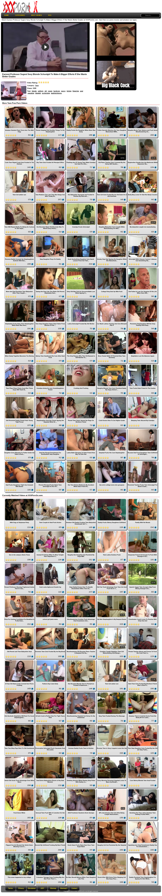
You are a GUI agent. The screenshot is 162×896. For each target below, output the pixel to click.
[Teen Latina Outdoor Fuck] (112, 531)
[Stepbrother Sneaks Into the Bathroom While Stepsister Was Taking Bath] (142, 139)
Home (6, 15)
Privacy (21, 888)
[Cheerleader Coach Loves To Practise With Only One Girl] (142, 596)
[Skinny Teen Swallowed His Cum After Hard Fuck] (50, 333)
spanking (31, 93)
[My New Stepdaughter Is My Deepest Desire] (112, 596)
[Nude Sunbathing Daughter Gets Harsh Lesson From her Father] (81, 236)
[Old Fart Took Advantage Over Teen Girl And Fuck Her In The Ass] (112, 564)
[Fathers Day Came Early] (50, 661)
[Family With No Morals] (142, 499)
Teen (37, 85)
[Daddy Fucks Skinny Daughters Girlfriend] (112, 499)
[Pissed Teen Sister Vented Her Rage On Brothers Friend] (81, 397)
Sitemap (53, 888)
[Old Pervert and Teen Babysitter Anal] (19, 628)
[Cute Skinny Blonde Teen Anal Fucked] (142, 757)
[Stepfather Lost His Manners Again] (142, 333)
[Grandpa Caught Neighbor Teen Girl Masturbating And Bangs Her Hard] (112, 628)
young (50, 91)
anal (81, 91)
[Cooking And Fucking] (81, 365)
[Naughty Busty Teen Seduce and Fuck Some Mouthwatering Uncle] (142, 107)
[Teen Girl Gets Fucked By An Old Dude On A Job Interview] (112, 171)
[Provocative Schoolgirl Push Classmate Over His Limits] (50, 725)
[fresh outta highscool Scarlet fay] (50, 564)
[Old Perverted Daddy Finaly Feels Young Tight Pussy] (19, 397)
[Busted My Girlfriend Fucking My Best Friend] (50, 822)
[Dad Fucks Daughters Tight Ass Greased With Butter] (19, 462)
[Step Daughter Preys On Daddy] (50, 236)
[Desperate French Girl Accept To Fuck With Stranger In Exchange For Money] (142, 531)
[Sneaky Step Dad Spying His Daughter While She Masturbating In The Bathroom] (112, 236)
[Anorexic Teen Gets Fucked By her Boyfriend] (50, 628)
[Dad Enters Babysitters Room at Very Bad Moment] (50, 757)
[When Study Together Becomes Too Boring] (19, 333)
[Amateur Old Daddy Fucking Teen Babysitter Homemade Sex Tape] (81, 499)
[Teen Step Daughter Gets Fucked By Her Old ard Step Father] (142, 725)
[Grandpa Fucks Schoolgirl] (81, 204)
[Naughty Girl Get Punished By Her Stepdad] (112, 822)
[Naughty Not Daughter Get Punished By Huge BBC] (81, 531)
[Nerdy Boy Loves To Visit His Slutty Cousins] (142, 171)
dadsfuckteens (56, 93)
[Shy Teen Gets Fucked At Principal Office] (50, 139)
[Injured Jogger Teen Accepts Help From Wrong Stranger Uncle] (142, 564)
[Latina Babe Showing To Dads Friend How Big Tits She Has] (81, 429)
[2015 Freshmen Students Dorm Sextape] (81, 789)
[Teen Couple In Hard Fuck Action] (50, 499)
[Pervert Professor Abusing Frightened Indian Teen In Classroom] (19, 564)
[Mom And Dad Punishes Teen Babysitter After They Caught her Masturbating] (19, 268)
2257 (42, 888)
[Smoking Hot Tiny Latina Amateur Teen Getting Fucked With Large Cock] (142, 789)
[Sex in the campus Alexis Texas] (19, 531)
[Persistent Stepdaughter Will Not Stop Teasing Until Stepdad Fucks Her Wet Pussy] (142, 300)
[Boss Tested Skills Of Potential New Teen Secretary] (112, 333)
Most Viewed (36, 15)
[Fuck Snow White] (19, 789)
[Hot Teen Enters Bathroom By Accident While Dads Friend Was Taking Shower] (81, 462)
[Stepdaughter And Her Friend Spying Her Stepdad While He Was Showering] (50, 397)
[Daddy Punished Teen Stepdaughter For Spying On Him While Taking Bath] (142, 854)
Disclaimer (32, 888)
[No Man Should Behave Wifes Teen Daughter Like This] (81, 854)
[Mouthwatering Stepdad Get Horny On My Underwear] (81, 693)
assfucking (46, 93)
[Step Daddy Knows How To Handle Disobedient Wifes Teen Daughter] (81, 564)
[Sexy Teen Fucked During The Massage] (112, 693)
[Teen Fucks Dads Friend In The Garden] (142, 365)
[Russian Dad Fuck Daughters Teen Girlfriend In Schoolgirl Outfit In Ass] (142, 429)
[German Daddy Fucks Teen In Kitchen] (81, 725)
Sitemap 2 (63, 888)
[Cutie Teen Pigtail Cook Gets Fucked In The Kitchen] (19, 139)
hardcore (56, 91)
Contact (74, 888)
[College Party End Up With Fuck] (112, 268)
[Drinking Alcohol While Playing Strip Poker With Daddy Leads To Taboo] (81, 757)
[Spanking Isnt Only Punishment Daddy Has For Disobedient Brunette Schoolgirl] (142, 822)
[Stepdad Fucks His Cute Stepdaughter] (112, 429)
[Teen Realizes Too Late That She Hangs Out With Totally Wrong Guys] (50, 171)
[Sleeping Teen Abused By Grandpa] (142, 397)
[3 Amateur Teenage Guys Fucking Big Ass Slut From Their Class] (50, 854)
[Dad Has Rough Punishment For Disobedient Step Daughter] (50, 429)
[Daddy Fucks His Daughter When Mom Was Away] (81, 107)
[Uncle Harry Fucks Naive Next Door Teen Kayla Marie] (81, 822)
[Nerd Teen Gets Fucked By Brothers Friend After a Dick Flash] (142, 661)
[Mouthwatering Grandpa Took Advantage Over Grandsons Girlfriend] (81, 596)
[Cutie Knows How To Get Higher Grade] (112, 397)
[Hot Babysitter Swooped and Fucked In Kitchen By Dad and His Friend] (81, 171)
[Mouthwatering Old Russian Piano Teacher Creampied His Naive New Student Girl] (81, 628)
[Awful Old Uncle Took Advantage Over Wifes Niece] (19, 757)
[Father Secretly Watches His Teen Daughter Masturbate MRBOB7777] (112, 107)
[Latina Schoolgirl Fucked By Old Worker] (81, 300)
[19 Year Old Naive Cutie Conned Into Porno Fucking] (19, 661)
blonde (34, 91)
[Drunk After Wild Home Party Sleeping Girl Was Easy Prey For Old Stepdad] (112, 854)
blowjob (38, 93)
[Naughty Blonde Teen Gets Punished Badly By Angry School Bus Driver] (112, 365)
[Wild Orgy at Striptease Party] (19, 499)
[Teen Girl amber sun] (19, 171)
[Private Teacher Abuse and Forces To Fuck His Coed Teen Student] (142, 628)
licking (69, 91)
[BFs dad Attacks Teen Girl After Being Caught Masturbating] (112, 789)
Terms (10, 888)
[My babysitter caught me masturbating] (142, 204)
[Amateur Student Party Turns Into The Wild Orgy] (19, 107)
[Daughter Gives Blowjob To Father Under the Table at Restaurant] (19, 429)
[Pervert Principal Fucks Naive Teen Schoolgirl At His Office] (50, 462)
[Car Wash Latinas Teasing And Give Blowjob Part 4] (112, 300)
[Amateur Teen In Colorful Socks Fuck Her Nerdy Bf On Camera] (142, 693)
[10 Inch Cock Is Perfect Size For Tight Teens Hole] (50, 693)
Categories (20, 15)
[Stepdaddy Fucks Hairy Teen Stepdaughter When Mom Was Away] (19, 300)
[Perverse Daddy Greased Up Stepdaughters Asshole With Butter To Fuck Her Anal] (19, 236)
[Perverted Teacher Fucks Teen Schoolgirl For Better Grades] (142, 462)
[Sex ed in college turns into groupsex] (112, 462)
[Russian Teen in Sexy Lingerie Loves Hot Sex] (112, 725)
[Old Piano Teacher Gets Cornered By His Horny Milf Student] (112, 139)
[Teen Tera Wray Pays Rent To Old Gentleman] (19, 725)
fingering (76, 91)
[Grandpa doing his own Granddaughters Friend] (50, 365)
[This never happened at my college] (19, 854)
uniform (40, 91)
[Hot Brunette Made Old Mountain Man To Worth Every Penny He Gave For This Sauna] (50, 204)
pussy (63, 91)
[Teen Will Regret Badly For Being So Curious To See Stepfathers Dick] (19, 204)
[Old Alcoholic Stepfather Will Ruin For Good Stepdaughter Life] (19, 693)
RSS (49, 15)
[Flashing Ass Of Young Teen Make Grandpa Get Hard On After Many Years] (81, 139)
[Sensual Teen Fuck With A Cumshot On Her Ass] (50, 789)
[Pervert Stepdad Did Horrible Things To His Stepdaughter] (50, 107)
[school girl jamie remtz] (50, 596)
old (46, 91)
